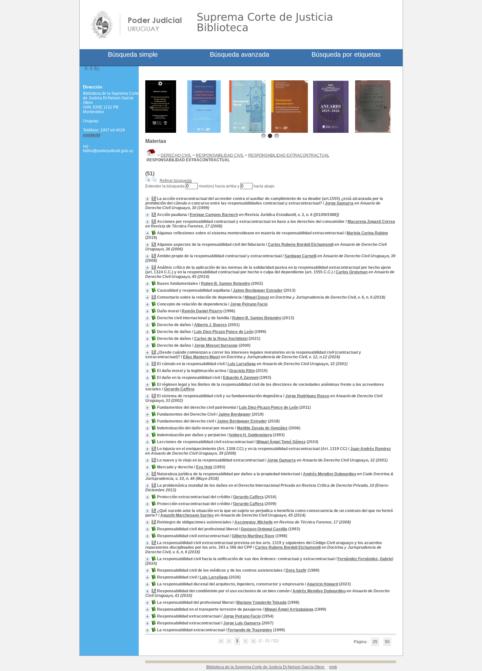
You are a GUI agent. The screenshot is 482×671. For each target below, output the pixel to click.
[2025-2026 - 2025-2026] (331, 131)
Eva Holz (204, 467)
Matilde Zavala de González (262, 428)
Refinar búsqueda (176, 180)
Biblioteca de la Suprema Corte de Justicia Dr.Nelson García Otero (265, 667)
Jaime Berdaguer (234, 414)
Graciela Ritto (242, 370)
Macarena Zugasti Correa (371, 221)
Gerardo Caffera (179, 389)
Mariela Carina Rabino (367, 233)
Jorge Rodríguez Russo (307, 396)
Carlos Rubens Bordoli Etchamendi (300, 244)
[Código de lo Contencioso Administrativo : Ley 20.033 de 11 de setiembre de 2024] (204, 131)
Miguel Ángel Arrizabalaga (289, 609)
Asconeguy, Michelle (253, 522)
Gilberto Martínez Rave (253, 536)
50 (387, 642)
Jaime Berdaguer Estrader (258, 290)
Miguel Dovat (257, 297)
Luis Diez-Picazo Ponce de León (223, 331)
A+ (97, 68)
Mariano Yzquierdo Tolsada (261, 602)
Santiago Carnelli (300, 256)
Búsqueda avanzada (239, 54)
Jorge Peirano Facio (249, 304)
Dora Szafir (296, 570)
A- (86, 67)
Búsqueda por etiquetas (346, 54)
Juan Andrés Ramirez (370, 448)
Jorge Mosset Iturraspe (216, 345)
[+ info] (147, 199)
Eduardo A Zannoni (240, 377)
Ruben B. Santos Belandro (225, 283)
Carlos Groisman (352, 272)
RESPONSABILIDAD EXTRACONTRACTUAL (289, 155)
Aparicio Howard (322, 584)
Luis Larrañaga (242, 364)
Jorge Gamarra (339, 203)
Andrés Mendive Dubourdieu (329, 474)
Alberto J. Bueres (210, 325)
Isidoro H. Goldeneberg (250, 435)
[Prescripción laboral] (247, 131)
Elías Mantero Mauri (201, 357)
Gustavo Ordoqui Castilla (264, 529)
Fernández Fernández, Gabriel (365, 559)
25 (375, 642)
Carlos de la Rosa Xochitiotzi (221, 338)
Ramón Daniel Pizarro (202, 311)
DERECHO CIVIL (176, 155)
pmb (333, 667)
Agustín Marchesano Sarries (187, 515)
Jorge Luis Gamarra (242, 623)
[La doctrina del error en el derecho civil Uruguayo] (373, 131)
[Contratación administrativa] (289, 131)
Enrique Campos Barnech (214, 214)
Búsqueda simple (133, 54)
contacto (91, 134)
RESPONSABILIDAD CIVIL (220, 155)
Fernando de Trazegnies (250, 630)
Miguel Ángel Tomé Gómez (281, 442)
